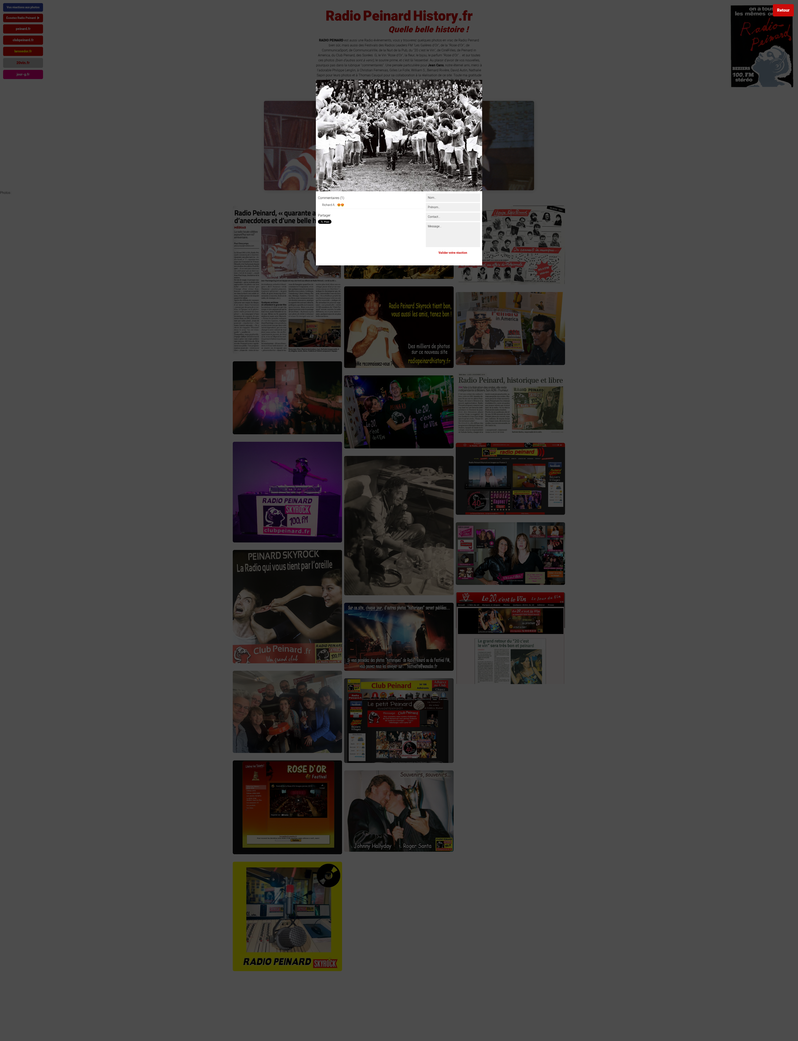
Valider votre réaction (452, 253)
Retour (783, 10)
